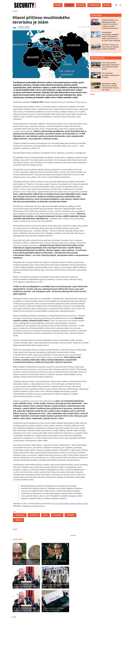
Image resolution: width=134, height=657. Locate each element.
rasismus (18, 520)
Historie (81, 5)
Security (69, 5)
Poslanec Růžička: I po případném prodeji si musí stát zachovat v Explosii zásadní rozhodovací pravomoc (110, 24)
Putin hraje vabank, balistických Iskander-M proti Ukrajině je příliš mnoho (110, 66)
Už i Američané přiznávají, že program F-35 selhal (111, 75)
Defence (58, 5)
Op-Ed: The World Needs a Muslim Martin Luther (69, 503)
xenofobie (70, 515)
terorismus (57, 515)
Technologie (94, 5)
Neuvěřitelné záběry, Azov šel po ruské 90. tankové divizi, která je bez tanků (110, 87)
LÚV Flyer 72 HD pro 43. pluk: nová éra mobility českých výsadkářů (110, 47)
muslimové (33, 515)
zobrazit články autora (24, 29)
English (107, 5)
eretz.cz (84, 102)
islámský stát (19, 515)
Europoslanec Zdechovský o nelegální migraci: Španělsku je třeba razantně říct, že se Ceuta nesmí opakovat (111, 36)
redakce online (23, 27)
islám (45, 515)
